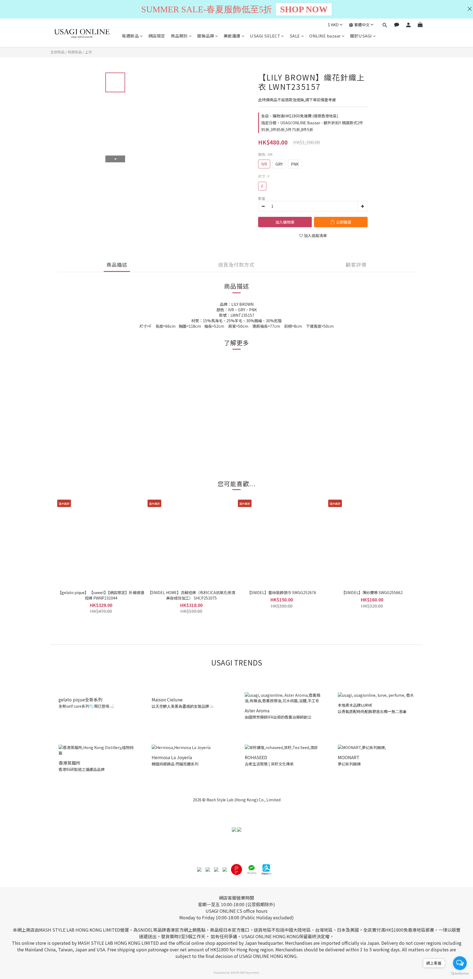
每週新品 (130, 36)
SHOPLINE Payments (244, 972)
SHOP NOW (304, 9)
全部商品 (57, 51)
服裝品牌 (205, 36)
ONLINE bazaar (325, 36)
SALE (295, 36)
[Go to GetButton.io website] (460, 973)
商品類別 (179, 36)
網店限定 (156, 36)
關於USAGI (361, 36)
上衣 (88, 51)
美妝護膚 (232, 36)
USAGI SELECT (265, 36)
